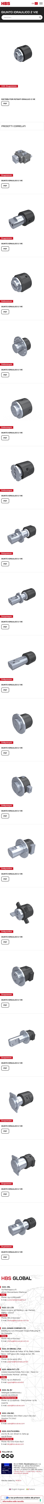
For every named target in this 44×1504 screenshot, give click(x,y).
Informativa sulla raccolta (13, 1501)
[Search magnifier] (40, 17)
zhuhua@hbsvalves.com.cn (18, 1320)
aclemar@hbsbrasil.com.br (17, 1362)
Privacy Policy (19, 1471)
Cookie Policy (30, 1471)
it (36, 3)
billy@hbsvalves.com (15, 1444)
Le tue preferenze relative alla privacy (24, 1498)
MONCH (18, 1480)
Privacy (39, 1471)
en (33, 3)
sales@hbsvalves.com (16, 1405)
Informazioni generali (21, 1473)
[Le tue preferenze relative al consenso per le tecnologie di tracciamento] (40, 1500)
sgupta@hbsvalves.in (15, 1382)
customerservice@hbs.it (16, 1300)
